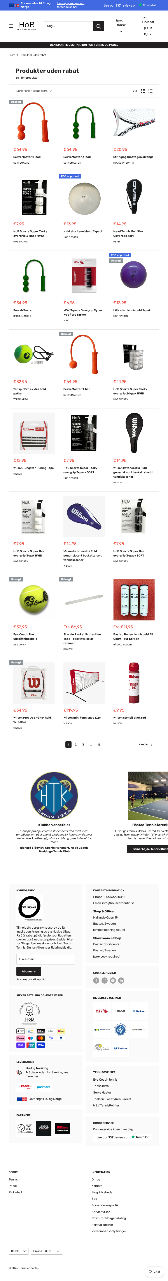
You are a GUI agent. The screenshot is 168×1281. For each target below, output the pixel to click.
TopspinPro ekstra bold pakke (29, 391)
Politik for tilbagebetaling (109, 1218)
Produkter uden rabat (33, 55)
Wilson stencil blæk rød (129, 717)
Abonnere (29, 971)
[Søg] (98, 26)
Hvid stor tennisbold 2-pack (83, 231)
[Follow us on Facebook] (96, 980)
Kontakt (97, 1186)
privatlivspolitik (37, 979)
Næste (143, 744)
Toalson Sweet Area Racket (112, 1099)
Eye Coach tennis (105, 1079)
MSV (65, 320)
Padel (13, 1186)
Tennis (13, 1179)
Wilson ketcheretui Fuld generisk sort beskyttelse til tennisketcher (133, 472)
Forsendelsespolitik (105, 1205)
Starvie (68, 649)
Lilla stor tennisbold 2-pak (131, 310)
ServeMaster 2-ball (27, 157)
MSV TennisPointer (106, 1105)
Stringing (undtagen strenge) (133, 157)
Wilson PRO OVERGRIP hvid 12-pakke (32, 720)
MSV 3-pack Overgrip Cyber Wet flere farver (82, 312)
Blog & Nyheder (103, 1192)
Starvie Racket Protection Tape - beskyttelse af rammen (82, 639)
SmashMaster (23, 310)
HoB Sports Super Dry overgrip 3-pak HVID (28, 553)
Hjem (12, 55)
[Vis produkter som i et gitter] (143, 91)
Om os (96, 1179)
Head (116, 241)
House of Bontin (123, 162)
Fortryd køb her (102, 1225)
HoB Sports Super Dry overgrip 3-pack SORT (128, 553)
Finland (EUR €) (42, 1251)
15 (98, 744)
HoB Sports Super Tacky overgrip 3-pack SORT (80, 470)
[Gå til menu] (11, 26)
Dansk (15, 1251)
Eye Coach (19, 644)
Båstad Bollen (122, 644)
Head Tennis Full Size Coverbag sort (128, 233)
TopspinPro (20, 399)
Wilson (17, 473)
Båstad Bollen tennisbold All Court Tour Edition (133, 636)
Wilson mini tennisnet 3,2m (82, 717)
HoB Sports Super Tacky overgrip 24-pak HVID (130, 391)
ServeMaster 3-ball (77, 157)
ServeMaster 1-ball (76, 389)
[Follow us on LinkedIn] (121, 980)
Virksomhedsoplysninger (109, 1231)
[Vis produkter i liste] (150, 91)
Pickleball (15, 1192)
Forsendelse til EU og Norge (52, 5)
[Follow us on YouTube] (113, 980)
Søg (94, 1199)
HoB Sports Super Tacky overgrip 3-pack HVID (30, 233)
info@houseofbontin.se (118, 903)
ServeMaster (21, 162)
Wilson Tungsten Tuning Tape (33, 468)
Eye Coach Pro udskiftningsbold (25, 636)
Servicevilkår (101, 1212)
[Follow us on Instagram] (105, 980)
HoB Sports (20, 241)
